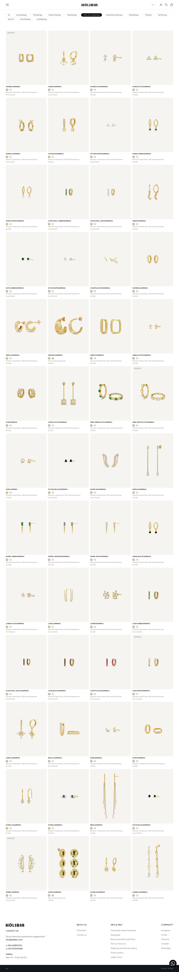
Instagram (165, 930)
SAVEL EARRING (11, 489)
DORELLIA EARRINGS (13, 825)
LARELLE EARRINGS (13, 758)
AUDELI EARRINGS (54, 892)
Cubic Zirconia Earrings (91, 15)
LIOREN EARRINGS (97, 623)
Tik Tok (164, 935)
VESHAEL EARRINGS (55, 355)
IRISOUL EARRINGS (55, 758)
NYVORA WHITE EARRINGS (99, 154)
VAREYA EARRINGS (97, 355)
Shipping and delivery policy (124, 948)
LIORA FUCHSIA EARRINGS (99, 691)
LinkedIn (165, 943)
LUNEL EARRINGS (54, 623)
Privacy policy (117, 952)
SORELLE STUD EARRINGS (57, 422)
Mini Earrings (37, 15)
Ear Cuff (11, 19)
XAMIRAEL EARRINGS (140, 288)
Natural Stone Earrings (114, 15)
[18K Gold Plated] (7, 90)
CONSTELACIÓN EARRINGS (100, 288)
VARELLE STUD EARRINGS (141, 355)
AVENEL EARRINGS (12, 892)
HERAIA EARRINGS (139, 221)
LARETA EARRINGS (54, 87)
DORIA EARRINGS (138, 758)
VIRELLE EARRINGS (12, 355)
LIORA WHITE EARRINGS (141, 691)
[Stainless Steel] (53, 358)
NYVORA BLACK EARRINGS (58, 489)
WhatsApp (166, 948)
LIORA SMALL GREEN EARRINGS (59, 221)
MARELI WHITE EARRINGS (15, 221)
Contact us (82, 935)
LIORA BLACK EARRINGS (57, 691)
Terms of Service (118, 943)
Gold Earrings (42, 19)
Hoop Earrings (21, 15)
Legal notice (116, 957)
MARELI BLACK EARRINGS (141, 556)
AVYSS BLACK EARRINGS (141, 825)
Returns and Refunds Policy (123, 939)
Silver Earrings (25, 19)
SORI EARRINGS (11, 422)
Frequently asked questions (123, 930)
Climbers (148, 15)
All (9, 15)
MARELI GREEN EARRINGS (141, 154)
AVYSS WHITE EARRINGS (57, 288)
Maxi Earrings (72, 15)
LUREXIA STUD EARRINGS (15, 623)
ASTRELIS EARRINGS (97, 892)
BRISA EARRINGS (96, 825)
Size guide (115, 935)
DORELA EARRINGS (55, 825)
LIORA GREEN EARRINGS (141, 623)
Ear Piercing (162, 15)
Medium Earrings (55, 15)
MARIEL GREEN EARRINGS (15, 556)
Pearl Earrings (134, 15)
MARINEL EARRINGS (13, 87)
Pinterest (165, 939)
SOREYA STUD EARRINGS (141, 87)
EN (152, 5)
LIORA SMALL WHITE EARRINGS (101, 221)
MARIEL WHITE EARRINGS (99, 556)
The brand (81, 930)
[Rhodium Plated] (10, 90)
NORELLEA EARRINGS (98, 489)
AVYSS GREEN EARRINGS (15, 288)
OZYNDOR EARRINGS (56, 154)
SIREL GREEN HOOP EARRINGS (101, 422)
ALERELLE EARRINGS (139, 892)
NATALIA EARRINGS (139, 489)
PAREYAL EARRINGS (13, 154)
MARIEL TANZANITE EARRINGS (59, 556)
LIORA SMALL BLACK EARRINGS (17, 691)
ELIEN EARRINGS (96, 758)
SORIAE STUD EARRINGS (99, 87)
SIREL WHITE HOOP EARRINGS (143, 422)
